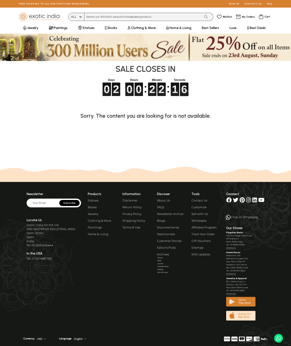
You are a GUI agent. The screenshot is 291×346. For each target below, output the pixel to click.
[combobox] (143, 17)
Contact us (253, 4)
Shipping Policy (133, 220)
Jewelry (93, 214)
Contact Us (199, 200)
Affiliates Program (204, 227)
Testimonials (166, 234)
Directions (231, 247)
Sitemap (197, 247)
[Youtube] (261, 201)
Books (92, 207)
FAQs (160, 207)
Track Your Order (203, 234)
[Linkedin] (254, 201)
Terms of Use (131, 227)
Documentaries (168, 227)
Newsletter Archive (170, 214)
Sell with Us (199, 214)
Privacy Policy (131, 214)
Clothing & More (99, 220)
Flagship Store (234, 232)
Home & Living (98, 234)
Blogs (161, 220)
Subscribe (69, 203)
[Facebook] (229, 201)
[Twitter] (235, 201)
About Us (163, 200)
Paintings (95, 227)
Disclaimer (130, 200)
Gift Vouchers (201, 241)
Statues (93, 200)
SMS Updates (200, 254)
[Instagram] (248, 201)
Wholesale (198, 220)
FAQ (269, 4)
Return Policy (131, 207)
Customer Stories (169, 241)
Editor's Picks (166, 247)
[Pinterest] (242, 201)
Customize (198, 207)
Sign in (234, 4)
